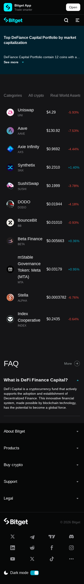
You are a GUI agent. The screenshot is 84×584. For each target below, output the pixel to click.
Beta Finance (30, 239)
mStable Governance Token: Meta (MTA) (29, 267)
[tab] (42, 431)
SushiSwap (28, 183)
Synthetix (26, 165)
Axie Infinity (28, 146)
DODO (24, 202)
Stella (23, 295)
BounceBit (27, 220)
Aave (22, 128)
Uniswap (26, 110)
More (68, 363)
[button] (42, 431)
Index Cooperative (29, 317)
